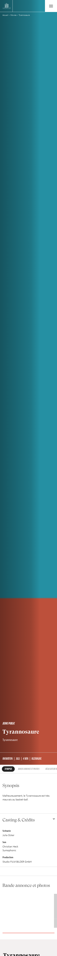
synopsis (8, 769)
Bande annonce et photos (28, 769)
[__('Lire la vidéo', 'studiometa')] (26, 911)
